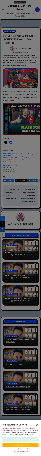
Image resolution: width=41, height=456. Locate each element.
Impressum (14, 449)
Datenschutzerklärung (24, 449)
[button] (20, 445)
